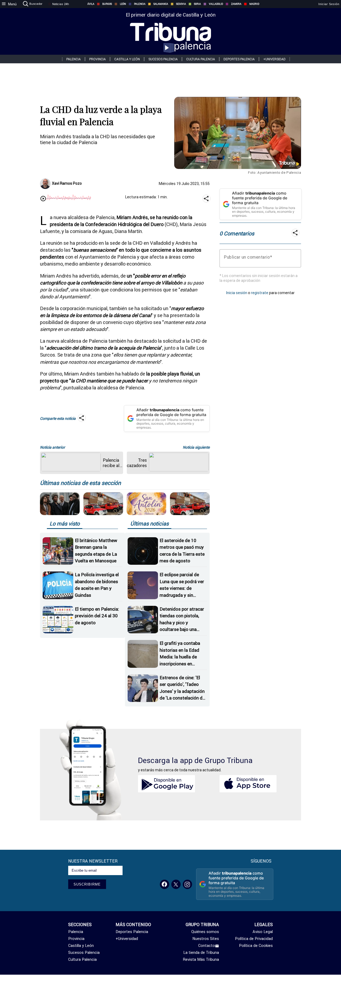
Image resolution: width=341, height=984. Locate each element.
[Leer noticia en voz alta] (43, 199)
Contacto (206, 945)
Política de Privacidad (254, 938)
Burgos (107, 4)
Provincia (97, 59)
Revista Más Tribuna (201, 959)
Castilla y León (127, 59)
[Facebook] (164, 884)
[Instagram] (187, 884)
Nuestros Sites (205, 938)
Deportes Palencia (239, 59)
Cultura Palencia (200, 59)
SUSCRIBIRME (87, 884)
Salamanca (160, 4)
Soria (197, 4)
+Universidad (274, 59)
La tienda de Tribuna (201, 952)
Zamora (236, 4)
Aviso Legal (263, 931)
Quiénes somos (205, 931)
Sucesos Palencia (163, 59)
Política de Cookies (256, 945)
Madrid (254, 4)
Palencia (139, 4)
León (123, 4)
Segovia (181, 4)
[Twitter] (176, 884)
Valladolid (216, 4)
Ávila (90, 4)
